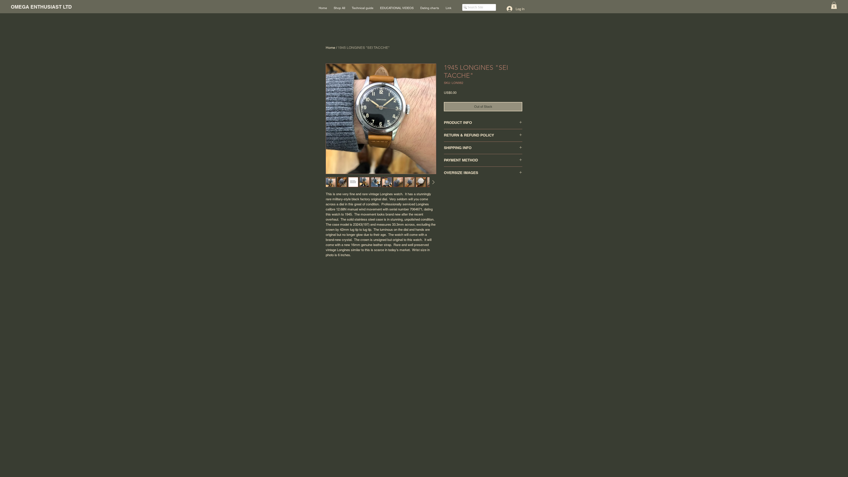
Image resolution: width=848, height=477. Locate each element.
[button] (834, 5)
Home (330, 47)
